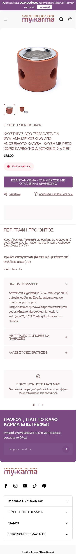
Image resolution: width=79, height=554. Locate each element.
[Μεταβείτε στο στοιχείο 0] (9, 109)
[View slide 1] (34, 405)
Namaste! (44, 6)
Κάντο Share (14, 194)
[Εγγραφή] (66, 449)
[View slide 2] (38, 405)
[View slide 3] (42, 405)
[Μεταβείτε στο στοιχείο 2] (23, 109)
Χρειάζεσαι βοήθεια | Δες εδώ (56, 194)
